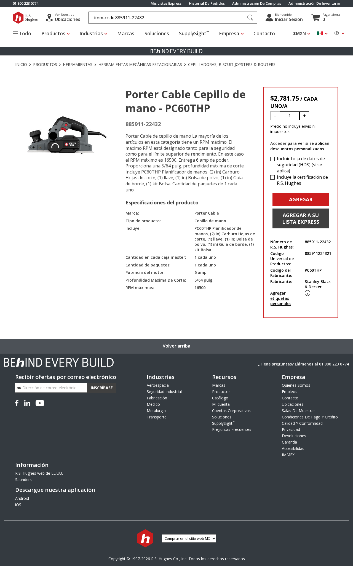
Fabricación (157, 398)
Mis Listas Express (166, 3)
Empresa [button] (229, 33)
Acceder (278, 143)
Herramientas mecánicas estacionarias (140, 64)
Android (22, 498)
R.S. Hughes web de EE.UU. (39, 473)
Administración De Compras (256, 3)
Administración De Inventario (314, 3)
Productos (45, 64)
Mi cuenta (221, 404)
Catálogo (220, 398)
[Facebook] (18, 402)
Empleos (289, 391)
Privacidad (291, 429)
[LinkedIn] (27, 402)
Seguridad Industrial (164, 391)
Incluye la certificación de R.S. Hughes (302, 180)
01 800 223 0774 (334, 364)
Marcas (125, 33)
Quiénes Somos (296, 385)
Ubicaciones (292, 404)
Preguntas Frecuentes (231, 429)
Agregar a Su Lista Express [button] (300, 218)
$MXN (299, 33)
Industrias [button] (91, 33)
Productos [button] (53, 33)
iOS (18, 504)
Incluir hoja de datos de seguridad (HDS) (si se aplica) (301, 164)
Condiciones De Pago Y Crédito (310, 417)
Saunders (23, 479)
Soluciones (157, 33)
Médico (153, 404)
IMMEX (288, 454)
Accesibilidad (293, 448)
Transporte (157, 417)
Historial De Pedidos (207, 3)
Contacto (264, 33)
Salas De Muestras (298, 410)
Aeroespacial (158, 385)
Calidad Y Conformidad (302, 423)
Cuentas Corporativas (231, 410)
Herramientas (77, 64)
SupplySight (194, 33)
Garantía (289, 442)
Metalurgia (156, 410)
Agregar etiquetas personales (280, 298)
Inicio (21, 64)
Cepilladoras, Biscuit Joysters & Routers (232, 64)
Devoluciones (294, 435)
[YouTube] (39, 402)
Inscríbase (102, 387)
